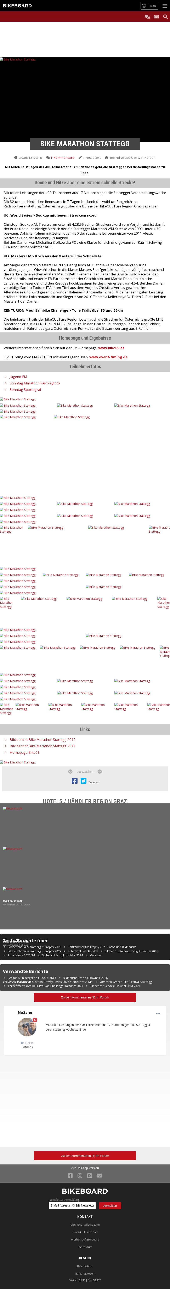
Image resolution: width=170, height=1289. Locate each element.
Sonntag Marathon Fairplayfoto (35, 383)
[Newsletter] (99, 1175)
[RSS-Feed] (89, 1175)
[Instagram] (80, 1175)
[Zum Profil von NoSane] (27, 1027)
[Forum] (147, 16)
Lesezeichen (85, 771)
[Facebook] (70, 1175)
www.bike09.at (111, 347)
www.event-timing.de (108, 357)
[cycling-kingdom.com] (85, 933)
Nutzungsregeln (85, 1273)
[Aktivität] (156, 16)
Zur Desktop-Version (85, 1168)
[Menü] (165, 5)
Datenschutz (85, 1266)
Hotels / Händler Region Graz (85, 801)
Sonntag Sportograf (25, 389)
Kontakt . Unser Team (85, 1232)
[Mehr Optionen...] (158, 1013)
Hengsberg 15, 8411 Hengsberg (17, 985)
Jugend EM (18, 376)
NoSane (25, 1012)
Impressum (85, 1247)
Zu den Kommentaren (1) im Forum (85, 997)
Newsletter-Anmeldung (64, 1199)
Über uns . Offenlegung (85, 1224)
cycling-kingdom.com (17, 981)
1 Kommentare (62, 157)
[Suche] (165, 16)
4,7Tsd (29, 1043)
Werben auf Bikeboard (85, 1239)
